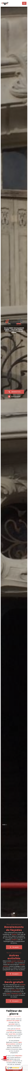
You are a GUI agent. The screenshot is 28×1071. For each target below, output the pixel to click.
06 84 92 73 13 (16, 392)
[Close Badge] (21, 1066)
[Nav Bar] (24, 3)
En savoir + (15, 974)
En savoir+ (16, 947)
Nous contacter (16, 396)
